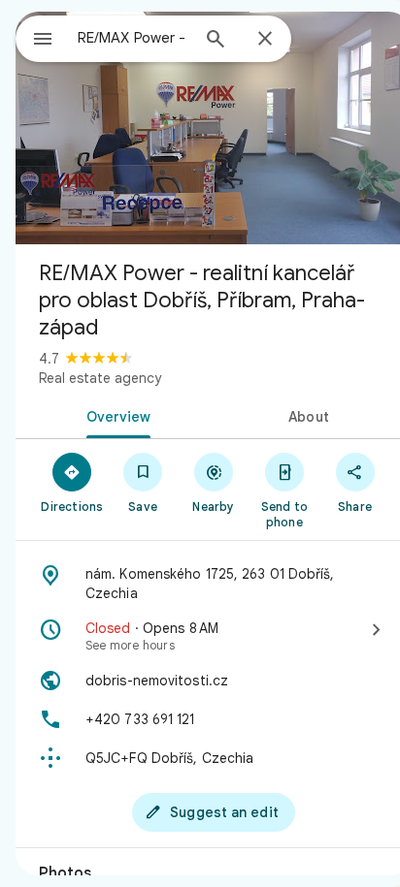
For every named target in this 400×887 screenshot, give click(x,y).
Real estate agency (100, 378)
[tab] (114, 415)
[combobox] (133, 37)
